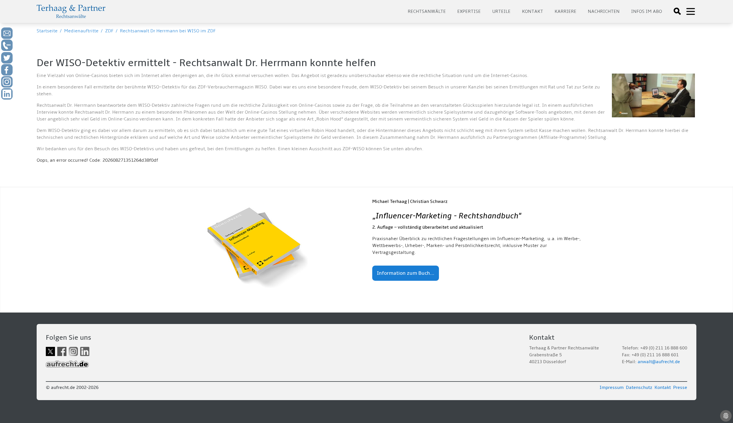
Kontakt (532, 11)
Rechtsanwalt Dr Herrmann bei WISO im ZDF (168, 31)
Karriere (565, 11)
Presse (680, 387)
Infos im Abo (646, 11)
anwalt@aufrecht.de (659, 362)
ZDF (109, 31)
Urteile (501, 11)
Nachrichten (604, 11)
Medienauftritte (81, 31)
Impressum (612, 387)
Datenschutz (639, 387)
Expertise (469, 11)
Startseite (47, 31)
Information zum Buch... (405, 273)
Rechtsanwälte (427, 11)
